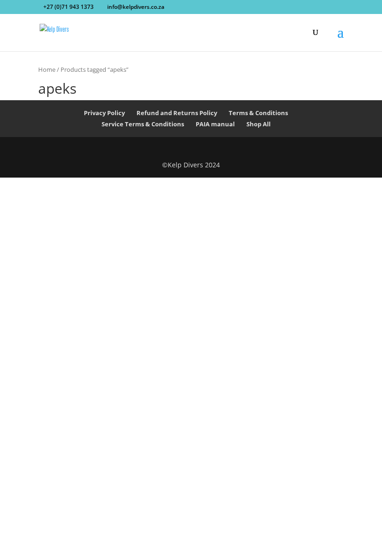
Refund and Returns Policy (176, 113)
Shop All (258, 124)
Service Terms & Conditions (143, 124)
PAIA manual (215, 124)
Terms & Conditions (258, 113)
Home (46, 69)
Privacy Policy (104, 113)
